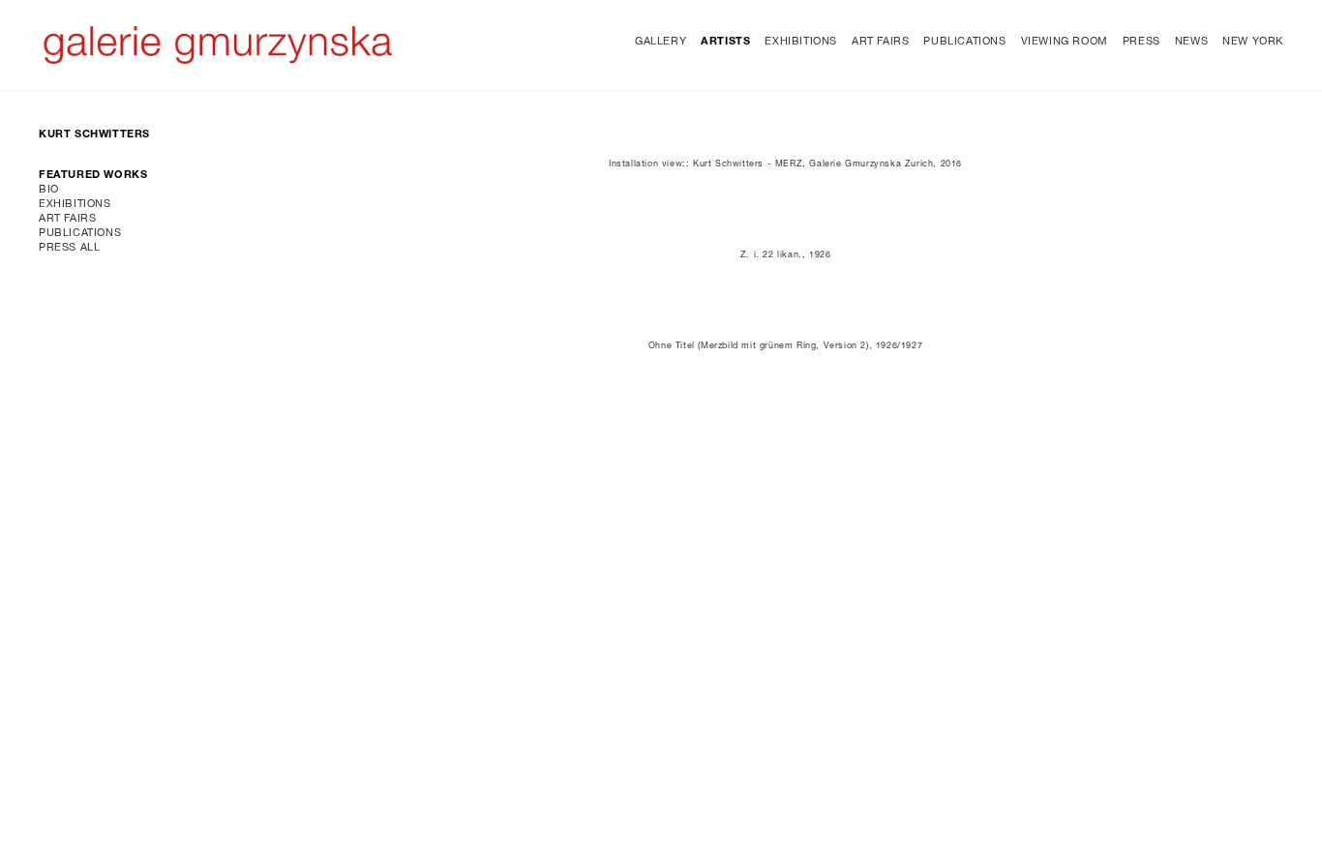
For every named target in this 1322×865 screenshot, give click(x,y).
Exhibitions (801, 42)
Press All (69, 248)
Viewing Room (1064, 42)
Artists (725, 42)
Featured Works (93, 175)
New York (1252, 42)
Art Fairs (880, 42)
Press (1141, 42)
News (1191, 42)
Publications (964, 42)
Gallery (660, 42)
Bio (49, 190)
